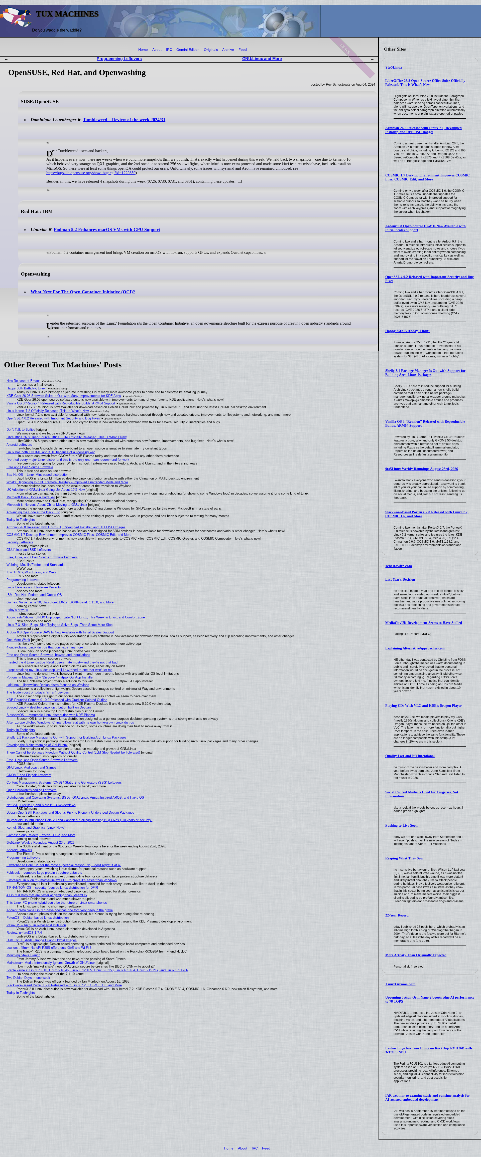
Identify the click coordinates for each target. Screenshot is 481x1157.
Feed (242, 50)
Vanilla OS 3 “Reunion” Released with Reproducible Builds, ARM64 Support (61, 403)
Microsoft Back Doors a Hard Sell (31, 497)
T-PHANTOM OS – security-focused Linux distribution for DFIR (52, 887)
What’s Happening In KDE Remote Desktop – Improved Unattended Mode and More (67, 482)
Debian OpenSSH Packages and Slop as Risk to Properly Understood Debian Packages (70, 812)
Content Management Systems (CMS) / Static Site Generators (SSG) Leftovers (64, 782)
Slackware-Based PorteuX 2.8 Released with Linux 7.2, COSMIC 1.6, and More (64, 985)
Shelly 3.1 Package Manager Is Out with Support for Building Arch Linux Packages (425, 373)
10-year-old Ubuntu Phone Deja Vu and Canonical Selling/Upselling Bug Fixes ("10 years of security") (80, 820)
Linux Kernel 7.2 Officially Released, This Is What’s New (48, 411)
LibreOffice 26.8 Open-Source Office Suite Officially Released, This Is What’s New (425, 83)
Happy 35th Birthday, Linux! (407, 331)
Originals (211, 50)
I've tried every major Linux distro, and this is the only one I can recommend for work (68, 459)
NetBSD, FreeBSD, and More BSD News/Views (41, 805)
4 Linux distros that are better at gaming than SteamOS (47, 895)
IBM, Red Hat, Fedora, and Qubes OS (34, 595)
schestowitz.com (399, 566)
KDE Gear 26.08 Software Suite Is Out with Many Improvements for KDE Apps (64, 396)
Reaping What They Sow (404, 858)
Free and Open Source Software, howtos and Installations (48, 655)
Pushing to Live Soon (401, 825)
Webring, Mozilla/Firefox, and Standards (36, 565)
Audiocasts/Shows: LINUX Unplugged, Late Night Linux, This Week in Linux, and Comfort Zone (76, 617)
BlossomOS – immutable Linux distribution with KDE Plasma (51, 715)
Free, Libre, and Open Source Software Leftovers (42, 557)
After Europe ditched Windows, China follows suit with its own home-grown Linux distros (70, 722)
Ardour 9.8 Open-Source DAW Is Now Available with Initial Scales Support (60, 632)
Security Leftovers (20, 542)
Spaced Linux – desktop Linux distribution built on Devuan (49, 707)
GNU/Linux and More (262, 59)
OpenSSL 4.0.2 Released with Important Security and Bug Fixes (53, 418)
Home (143, 50)
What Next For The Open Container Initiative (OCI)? (83, 291)
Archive (228, 50)
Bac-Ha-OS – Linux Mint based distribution (37, 475)
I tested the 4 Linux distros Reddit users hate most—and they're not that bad (62, 662)
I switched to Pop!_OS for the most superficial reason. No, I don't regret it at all (64, 865)
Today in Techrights (21, 520)
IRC (169, 50)
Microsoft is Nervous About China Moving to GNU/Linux (47, 505)
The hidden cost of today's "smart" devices (38, 692)
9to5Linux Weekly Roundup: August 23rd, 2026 (421, 469)
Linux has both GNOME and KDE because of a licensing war (51, 452)
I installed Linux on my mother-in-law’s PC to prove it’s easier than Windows (62, 880)
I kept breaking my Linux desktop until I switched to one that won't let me (59, 670)
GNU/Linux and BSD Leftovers (29, 550)
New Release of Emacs (24, 381)
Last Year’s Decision (400, 579)
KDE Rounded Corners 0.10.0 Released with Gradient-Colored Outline (57, 700)
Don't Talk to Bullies (21, 429)
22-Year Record (397, 915)
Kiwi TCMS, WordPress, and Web (31, 572)
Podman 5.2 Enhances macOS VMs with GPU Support (107, 229)
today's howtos (17, 610)
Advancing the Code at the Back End (33, 512)
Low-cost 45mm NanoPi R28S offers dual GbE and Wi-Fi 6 (49, 948)
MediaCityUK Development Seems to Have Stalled (423, 623)
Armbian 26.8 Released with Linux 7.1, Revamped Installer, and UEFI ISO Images (423, 130)
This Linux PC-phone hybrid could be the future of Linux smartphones (57, 902)
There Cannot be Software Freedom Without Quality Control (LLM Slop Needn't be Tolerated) (73, 752)
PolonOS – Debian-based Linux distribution (38, 917)
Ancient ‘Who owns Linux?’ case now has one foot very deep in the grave (60, 910)
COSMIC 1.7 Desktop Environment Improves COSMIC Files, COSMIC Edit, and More (427, 177)
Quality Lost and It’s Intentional (410, 756)
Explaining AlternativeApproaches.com (415, 648)
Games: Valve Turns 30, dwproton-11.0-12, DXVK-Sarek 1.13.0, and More (60, 602)
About (157, 50)
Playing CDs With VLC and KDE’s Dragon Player (423, 706)
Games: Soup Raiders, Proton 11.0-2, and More (41, 835)
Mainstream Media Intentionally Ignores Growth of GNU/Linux (51, 963)
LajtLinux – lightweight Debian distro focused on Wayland (48, 685)
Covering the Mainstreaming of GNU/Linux (37, 745)
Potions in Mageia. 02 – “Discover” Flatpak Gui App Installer (50, 677)
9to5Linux (394, 67)
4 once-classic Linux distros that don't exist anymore (45, 647)
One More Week (18, 640)
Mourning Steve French (23, 955)
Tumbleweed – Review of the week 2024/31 (124, 119)
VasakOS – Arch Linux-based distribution (36, 925)
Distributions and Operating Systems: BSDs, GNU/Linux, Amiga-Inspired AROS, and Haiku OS (75, 797)
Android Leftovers (19, 444)
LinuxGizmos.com (401, 984)
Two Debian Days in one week (28, 978)
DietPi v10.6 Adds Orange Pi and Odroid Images (42, 940)
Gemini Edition (187, 50)
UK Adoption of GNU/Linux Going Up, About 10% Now (46, 490)
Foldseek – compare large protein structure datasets (44, 872)
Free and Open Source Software (30, 467)
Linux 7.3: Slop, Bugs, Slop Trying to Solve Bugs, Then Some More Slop (59, 625)
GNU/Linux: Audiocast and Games (31, 767)
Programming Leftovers (119, 59)
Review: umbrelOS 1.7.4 (24, 933)
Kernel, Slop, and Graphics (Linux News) (36, 827)
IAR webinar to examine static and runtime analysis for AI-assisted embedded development (427, 1097)
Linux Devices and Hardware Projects (34, 587)
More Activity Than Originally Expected (415, 955)
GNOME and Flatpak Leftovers (29, 775)
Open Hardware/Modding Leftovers (32, 790)
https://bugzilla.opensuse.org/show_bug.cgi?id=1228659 (91, 173)
